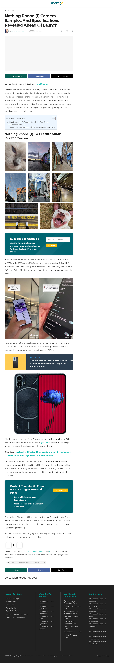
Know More (61, 490)
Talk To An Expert (13, 611)
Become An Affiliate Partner (17, 614)
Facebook (25, 552)
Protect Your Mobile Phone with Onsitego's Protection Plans (31, 127)
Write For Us (11, 608)
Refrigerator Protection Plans (73, 607)
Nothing (13, 562)
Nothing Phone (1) (26, 562)
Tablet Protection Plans (73, 632)
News (12, 10)
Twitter (42, 552)
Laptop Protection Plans (71, 628)
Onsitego (13, 656)
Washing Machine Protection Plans (71, 612)
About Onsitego (12, 599)
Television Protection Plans (72, 617)
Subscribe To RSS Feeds (15, 617)
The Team (10, 605)
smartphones (40, 562)
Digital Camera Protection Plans (70, 623)
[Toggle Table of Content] (52, 118)
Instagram (34, 552)
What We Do (11, 602)
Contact (106, 656)
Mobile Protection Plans (71, 636)
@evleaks (45, 443)
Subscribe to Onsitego (16, 125)
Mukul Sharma (41, 84)
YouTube (52, 552)
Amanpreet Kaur (18, 31)
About (99, 656)
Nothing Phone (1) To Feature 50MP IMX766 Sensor (28, 122)
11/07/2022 (32, 31)
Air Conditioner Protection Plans (70, 602)
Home (7, 10)
